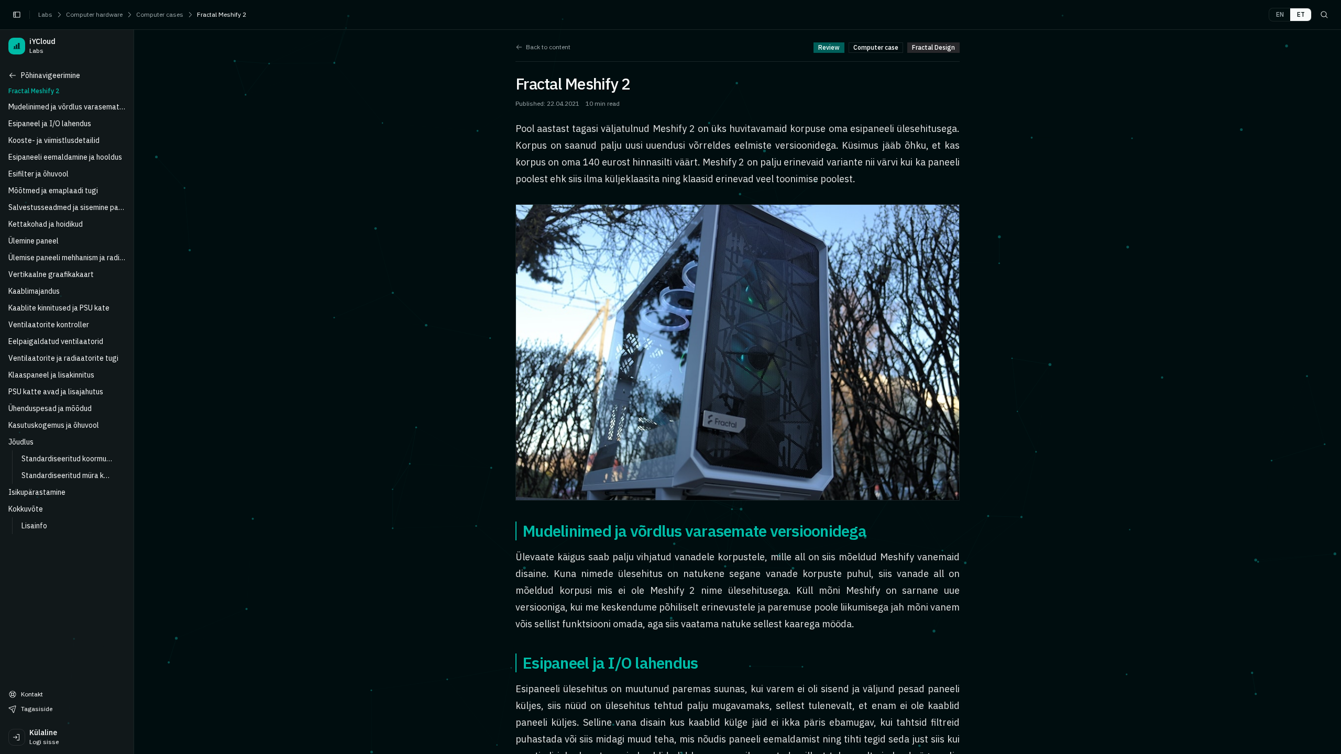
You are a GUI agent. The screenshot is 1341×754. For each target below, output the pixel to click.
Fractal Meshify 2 (221, 14)
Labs (45, 14)
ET (1301, 14)
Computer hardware (94, 14)
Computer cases (159, 14)
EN (1280, 14)
